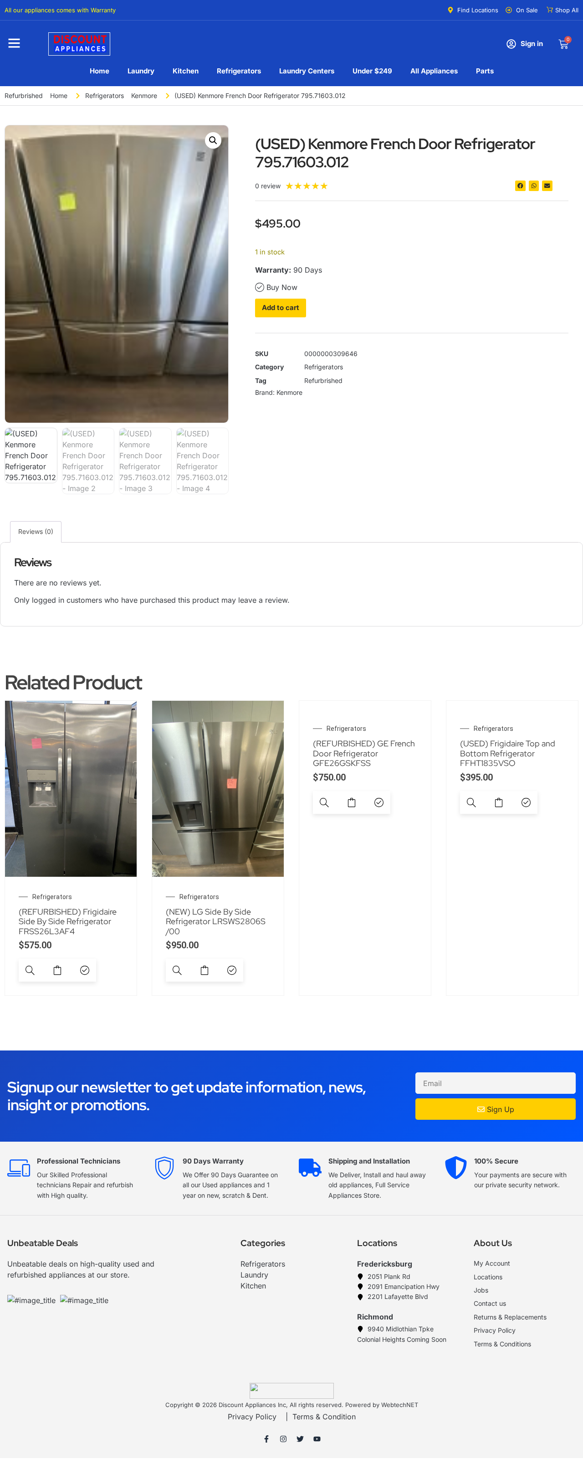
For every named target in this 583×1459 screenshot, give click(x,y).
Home (99, 71)
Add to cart (280, 307)
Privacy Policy (252, 1416)
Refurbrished (24, 95)
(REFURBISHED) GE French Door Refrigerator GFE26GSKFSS (364, 753)
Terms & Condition (324, 1416)
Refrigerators (239, 71)
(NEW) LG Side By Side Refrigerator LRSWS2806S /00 (216, 921)
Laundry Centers (306, 71)
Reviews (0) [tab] (35, 531)
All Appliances (434, 71)
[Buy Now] (85, 970)
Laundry (141, 71)
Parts (485, 71)
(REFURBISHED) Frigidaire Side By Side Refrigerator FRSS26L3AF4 (68, 921)
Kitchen (186, 71)
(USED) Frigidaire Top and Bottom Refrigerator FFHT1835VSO (507, 753)
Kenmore (144, 95)
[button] (213, 140)
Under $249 (372, 71)
